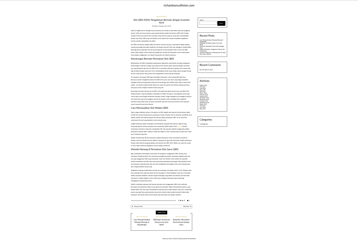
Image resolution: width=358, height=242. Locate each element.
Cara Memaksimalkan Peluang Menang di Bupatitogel (142, 222)
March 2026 (203, 93)
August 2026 (203, 85)
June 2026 (203, 88)
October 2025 (204, 101)
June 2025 (203, 107)
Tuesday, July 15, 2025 (165, 26)
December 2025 (204, 98)
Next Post (186, 206)
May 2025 (203, 109)
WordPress (193, 238)
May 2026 (203, 90)
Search (202, 20)
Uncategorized (161, 16)
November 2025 (204, 99)
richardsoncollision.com (179, 5)
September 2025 (204, 102)
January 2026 (204, 96)
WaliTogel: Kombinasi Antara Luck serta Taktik (161, 222)
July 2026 (202, 87)
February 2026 (204, 94)
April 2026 (203, 91)
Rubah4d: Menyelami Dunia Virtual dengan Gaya (181, 222)
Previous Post (138, 206)
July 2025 (202, 105)
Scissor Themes (172, 238)
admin (155, 26)
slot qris (180, 126)
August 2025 (203, 104)
